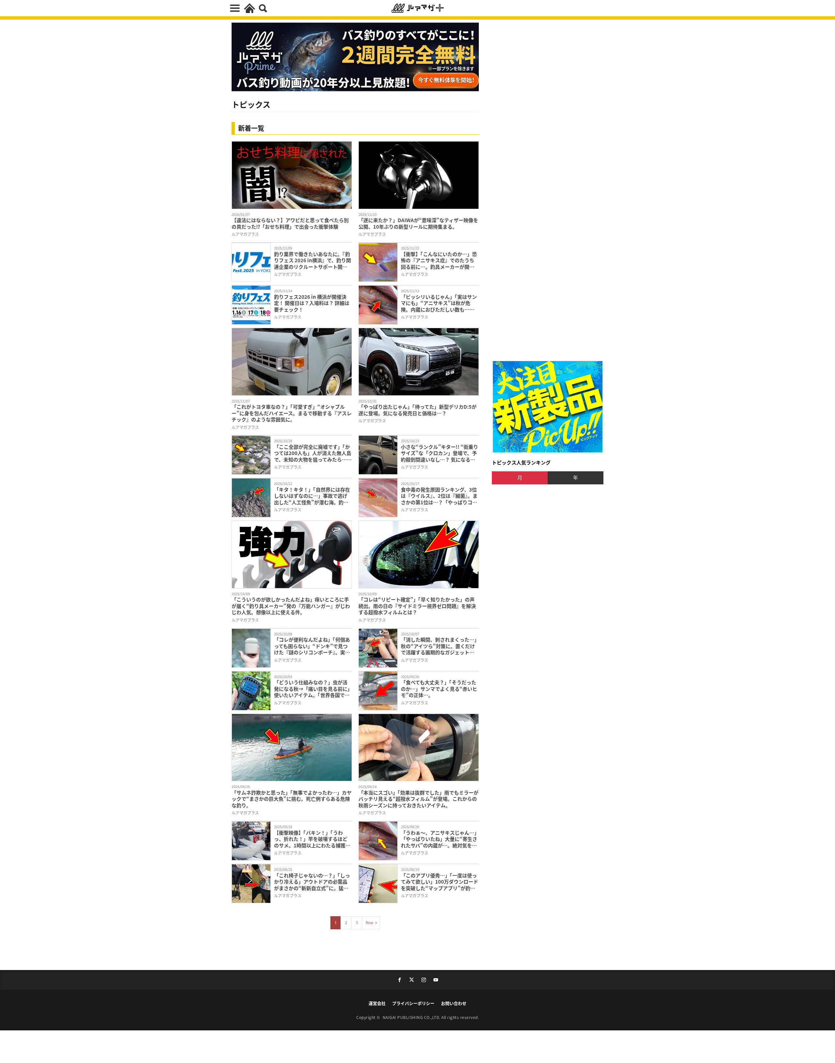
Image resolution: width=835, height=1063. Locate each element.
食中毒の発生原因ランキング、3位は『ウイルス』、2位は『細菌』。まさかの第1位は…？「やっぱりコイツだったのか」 (439, 496)
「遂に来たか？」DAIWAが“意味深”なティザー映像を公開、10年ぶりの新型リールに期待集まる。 (418, 223)
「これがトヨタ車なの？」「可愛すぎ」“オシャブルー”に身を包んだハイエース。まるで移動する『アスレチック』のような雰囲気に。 (292, 413)
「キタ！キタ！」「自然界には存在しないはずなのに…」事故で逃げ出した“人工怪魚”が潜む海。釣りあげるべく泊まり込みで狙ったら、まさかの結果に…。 (312, 496)
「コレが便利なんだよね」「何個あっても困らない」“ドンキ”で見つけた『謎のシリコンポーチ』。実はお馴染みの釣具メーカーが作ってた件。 (313, 646)
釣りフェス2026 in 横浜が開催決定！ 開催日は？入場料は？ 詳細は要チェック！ (311, 303)
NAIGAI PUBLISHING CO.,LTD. (412, 1017)
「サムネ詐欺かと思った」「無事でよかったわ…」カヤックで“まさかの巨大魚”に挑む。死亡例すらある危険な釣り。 (292, 799)
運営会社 (377, 1003)
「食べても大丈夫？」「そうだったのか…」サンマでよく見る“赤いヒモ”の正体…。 (439, 688)
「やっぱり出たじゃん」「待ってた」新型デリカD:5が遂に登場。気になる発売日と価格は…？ (417, 409)
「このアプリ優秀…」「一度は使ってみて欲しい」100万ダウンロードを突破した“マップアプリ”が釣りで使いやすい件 (439, 881)
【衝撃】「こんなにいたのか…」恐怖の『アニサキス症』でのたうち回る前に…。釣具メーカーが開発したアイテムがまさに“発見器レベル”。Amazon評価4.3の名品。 (439, 260)
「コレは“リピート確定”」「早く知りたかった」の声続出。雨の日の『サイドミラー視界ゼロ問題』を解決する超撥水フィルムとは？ (417, 605)
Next (369, 922)
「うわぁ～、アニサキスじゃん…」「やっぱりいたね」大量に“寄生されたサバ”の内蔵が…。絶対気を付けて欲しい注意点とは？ (439, 839)
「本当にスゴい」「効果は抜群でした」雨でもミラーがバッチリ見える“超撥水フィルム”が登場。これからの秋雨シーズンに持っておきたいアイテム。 (418, 799)
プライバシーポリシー (413, 1003)
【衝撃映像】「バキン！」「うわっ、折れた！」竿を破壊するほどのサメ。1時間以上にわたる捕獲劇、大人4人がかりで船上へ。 (310, 839)
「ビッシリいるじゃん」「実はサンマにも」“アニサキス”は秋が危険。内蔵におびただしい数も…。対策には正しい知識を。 (439, 303)
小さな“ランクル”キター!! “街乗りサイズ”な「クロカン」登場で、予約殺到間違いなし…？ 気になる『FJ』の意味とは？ (439, 453)
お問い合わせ (453, 1003)
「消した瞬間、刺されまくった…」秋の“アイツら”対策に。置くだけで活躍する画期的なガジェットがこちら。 (439, 646)
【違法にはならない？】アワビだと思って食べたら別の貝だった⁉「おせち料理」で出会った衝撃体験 (290, 223)
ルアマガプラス (245, 234)
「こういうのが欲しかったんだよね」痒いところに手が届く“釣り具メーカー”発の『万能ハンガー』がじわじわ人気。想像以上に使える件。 (291, 605)
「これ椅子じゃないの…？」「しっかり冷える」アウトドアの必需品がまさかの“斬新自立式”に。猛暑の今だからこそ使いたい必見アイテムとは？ (313, 881)
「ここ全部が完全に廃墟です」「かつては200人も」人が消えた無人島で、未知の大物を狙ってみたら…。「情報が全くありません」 (313, 453)
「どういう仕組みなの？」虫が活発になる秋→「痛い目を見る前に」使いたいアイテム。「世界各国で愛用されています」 (312, 688)
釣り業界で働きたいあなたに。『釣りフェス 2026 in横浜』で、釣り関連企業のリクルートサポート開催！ (312, 260)
